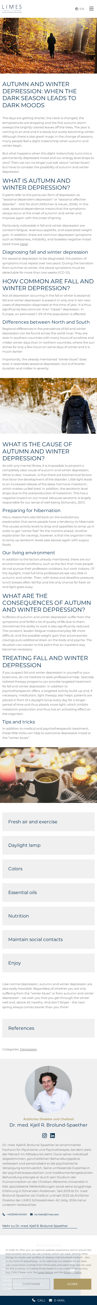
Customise (31, 1284)
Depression (28, 1049)
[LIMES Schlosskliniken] (11, 9)
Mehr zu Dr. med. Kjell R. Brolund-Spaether (35, 1226)
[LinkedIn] (52, 1135)
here (23, 244)
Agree (72, 1284)
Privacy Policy (72, 1272)
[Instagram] (44, 1135)
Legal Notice (45, 1272)
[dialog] (48, 1269)
